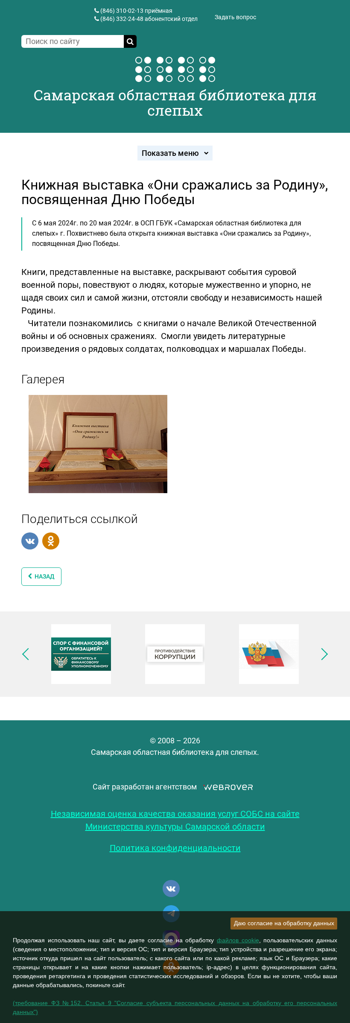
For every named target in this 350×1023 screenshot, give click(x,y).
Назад (43, 576)
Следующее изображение (322, 654)
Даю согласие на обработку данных (284, 923)
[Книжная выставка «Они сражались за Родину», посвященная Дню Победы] (98, 443)
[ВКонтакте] (29, 540)
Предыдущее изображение (28, 654)
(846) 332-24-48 (121, 18)
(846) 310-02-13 (121, 10)
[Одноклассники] (50, 540)
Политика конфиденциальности (175, 848)
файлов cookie (238, 940)
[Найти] (130, 41)
